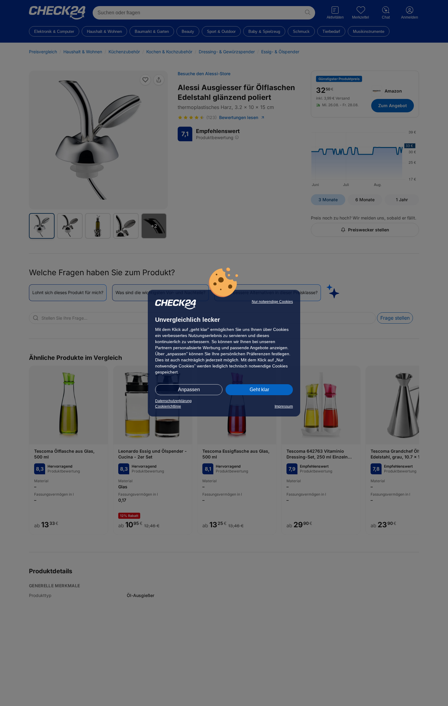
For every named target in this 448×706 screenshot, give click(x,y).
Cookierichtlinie (168, 406)
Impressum (284, 406)
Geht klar (259, 389)
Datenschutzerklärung (173, 401)
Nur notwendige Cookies (272, 302)
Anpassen (189, 389)
